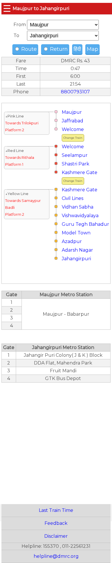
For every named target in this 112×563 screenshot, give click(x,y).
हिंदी (77, 49)
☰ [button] (7, 8)
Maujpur (72, 112)
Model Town (76, 233)
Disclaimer (56, 536)
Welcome (73, 129)
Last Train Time (56, 510)
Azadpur (72, 241)
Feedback (56, 523)
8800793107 (75, 92)
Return (58, 49)
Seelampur (75, 155)
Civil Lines (72, 198)
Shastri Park (75, 164)
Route (28, 49)
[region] (56, 440)
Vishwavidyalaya (80, 215)
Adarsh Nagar (77, 250)
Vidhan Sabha (77, 207)
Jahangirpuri (76, 258)
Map (92, 49)
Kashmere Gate (79, 172)
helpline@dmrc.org (56, 556)
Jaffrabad (72, 121)
